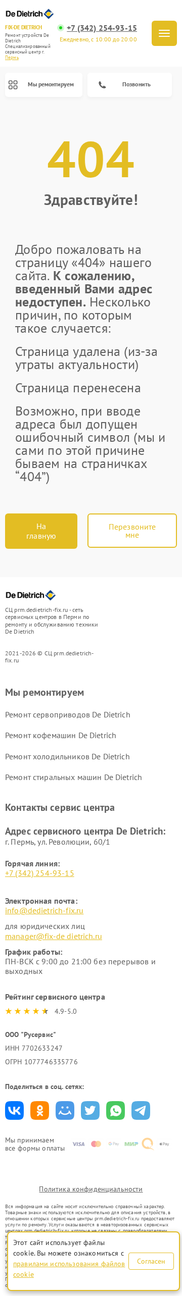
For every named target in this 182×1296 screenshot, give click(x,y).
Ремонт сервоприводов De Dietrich (67, 714)
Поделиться (14, 1110)
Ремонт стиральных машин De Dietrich (73, 777)
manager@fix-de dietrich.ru (53, 936)
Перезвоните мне (132, 531)
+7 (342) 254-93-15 (102, 28)
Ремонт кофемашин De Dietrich (60, 735)
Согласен (151, 1261)
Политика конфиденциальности (91, 1189)
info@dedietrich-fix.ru (44, 910)
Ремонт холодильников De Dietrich (67, 756)
